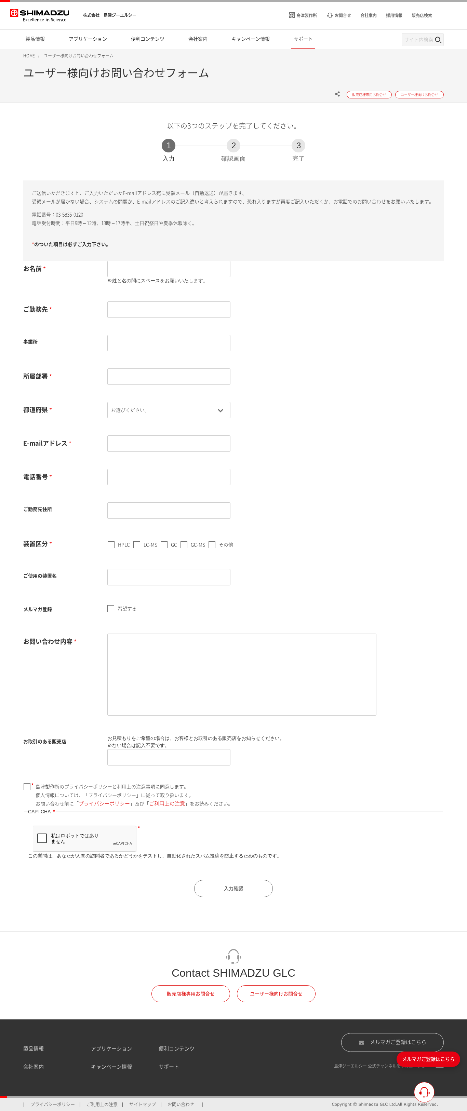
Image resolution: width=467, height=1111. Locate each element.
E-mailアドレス (45, 443)
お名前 (32, 269)
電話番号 (35, 477)
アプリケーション (111, 1048)
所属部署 (35, 376)
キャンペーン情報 (111, 1066)
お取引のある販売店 (44, 741)
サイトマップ (142, 1104)
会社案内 (33, 1066)
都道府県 (35, 410)
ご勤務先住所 (37, 509)
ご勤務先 (35, 309)
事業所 (30, 341)
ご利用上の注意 (167, 803)
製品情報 (33, 1048)
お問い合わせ (181, 1104)
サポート (169, 1066)
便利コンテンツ (177, 1048)
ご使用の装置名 (40, 575)
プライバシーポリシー (104, 803)
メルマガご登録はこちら (398, 1042)
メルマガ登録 (37, 609)
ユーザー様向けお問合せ (276, 993)
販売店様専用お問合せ (191, 993)
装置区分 (35, 544)
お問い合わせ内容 (47, 641)
